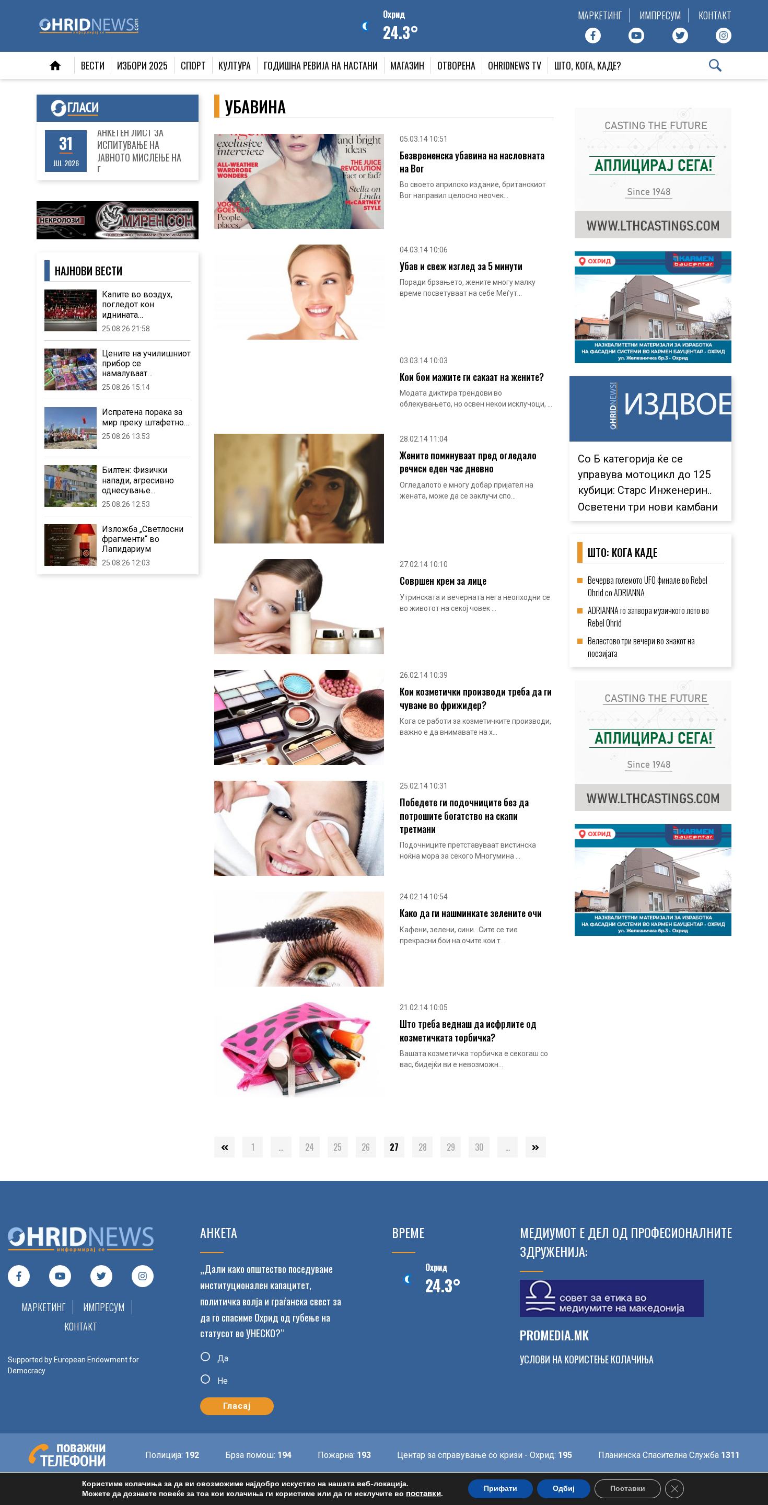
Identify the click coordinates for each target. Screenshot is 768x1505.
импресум (660, 15)
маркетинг (600, 15)
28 (422, 1147)
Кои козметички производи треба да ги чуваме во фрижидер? (476, 698)
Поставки (627, 1489)
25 (337, 1147)
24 (309, 1147)
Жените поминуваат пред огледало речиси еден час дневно (468, 462)
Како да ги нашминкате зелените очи (471, 913)
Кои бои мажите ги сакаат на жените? (472, 377)
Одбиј (564, 1489)
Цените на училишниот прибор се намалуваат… (146, 363)
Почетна (55, 65)
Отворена (456, 65)
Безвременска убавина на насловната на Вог (472, 162)
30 (479, 1147)
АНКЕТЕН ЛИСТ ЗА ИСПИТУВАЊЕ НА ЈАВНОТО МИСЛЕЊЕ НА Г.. (139, 151)
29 (451, 1147)
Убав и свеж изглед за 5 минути (461, 266)
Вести (92, 65)
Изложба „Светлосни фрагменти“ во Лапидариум (142, 539)
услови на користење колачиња (587, 1359)
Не (221, 1381)
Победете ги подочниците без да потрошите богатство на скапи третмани (464, 815)
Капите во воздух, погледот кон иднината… (137, 304)
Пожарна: (315, 1455)
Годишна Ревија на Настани (321, 65)
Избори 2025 (142, 65)
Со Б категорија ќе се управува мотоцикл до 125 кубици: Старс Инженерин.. (645, 474)
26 (366, 1147)
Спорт (193, 65)
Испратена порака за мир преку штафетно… (145, 417)
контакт (715, 15)
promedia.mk (554, 1334)
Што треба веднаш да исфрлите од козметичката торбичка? (468, 1030)
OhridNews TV (514, 65)
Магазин (407, 65)
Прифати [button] (500, 1489)
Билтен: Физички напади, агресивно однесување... (138, 480)
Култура (234, 65)
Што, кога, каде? (587, 65)
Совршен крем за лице (443, 580)
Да (221, 1358)
